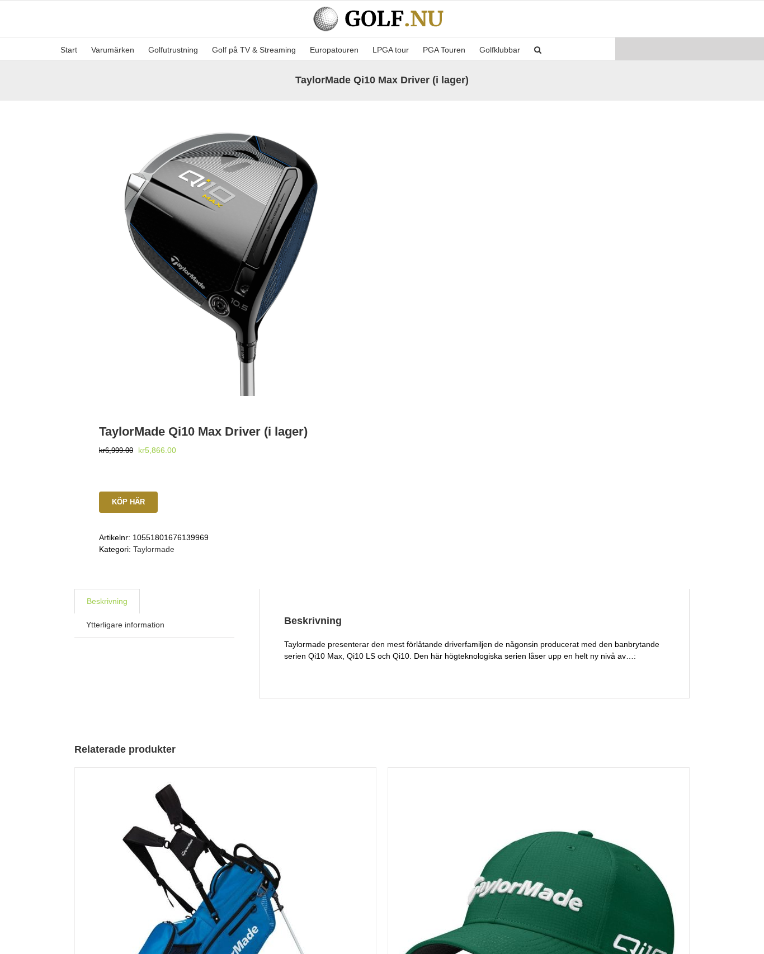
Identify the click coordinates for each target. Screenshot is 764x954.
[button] (537, 48)
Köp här (128, 502)
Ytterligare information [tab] (125, 624)
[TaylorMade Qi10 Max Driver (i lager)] (222, 248)
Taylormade (154, 549)
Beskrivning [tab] (107, 601)
